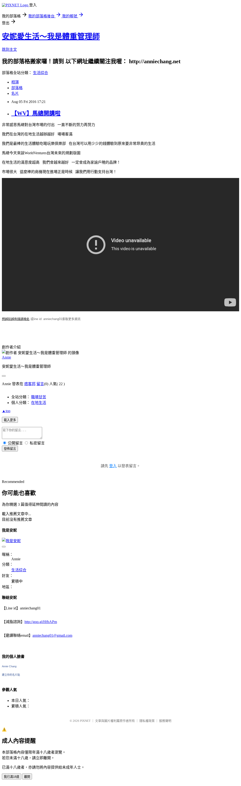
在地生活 (38, 403)
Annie (6, 357)
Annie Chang (9, 666)
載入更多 (10, 420)
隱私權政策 (147, 721)
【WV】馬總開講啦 (35, 113)
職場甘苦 (38, 397)
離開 (27, 776)
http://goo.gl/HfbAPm (40, 622)
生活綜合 (40, 73)
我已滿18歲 (11, 776)
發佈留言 (10, 448)
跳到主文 (9, 49)
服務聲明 (165, 721)
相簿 (15, 82)
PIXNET (85, 721)
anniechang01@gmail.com (52, 635)
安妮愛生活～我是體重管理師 (51, 36)
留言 (40, 384)
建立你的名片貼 (11, 674)
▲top (6, 411)
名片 (15, 93)
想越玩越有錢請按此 (15, 319)
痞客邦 (30, 384)
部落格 (17, 88)
